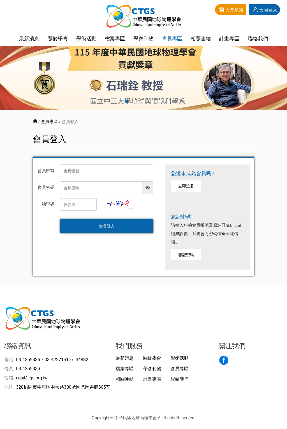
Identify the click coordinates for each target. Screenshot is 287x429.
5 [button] (152, 102)
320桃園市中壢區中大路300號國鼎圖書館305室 (63, 387)
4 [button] (143, 102)
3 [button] (135, 102)
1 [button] (118, 102)
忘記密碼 (186, 254)
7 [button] (169, 102)
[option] (143, 78)
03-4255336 (28, 368)
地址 (8, 387)
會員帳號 (46, 170)
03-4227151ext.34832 (66, 359)
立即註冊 (186, 186)
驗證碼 (48, 204)
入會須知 (234, 10)
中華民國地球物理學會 (143, 16)
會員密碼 (46, 187)
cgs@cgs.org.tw (32, 377)
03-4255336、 (30, 359)
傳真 (8, 368)
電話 (8, 359)
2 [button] (126, 102)
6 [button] (160, 102)
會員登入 (268, 10)
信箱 (8, 377)
